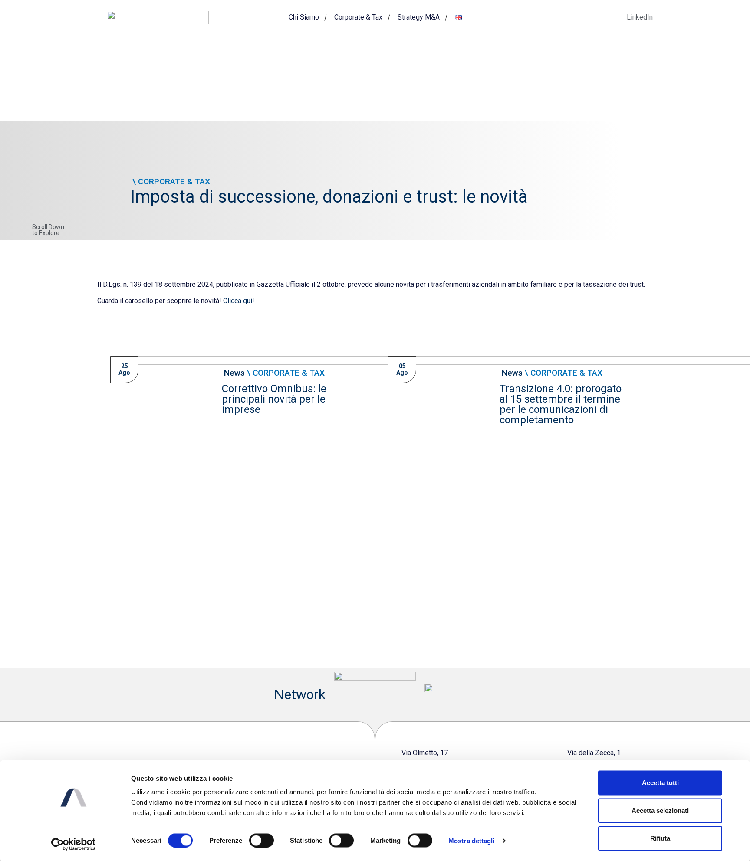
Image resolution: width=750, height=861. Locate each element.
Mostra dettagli (471, 840)
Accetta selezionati (660, 810)
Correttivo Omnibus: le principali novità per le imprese (274, 399)
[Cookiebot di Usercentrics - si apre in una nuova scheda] (74, 844)
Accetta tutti (660, 782)
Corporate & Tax (358, 17)
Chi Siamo (304, 17)
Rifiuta (660, 838)
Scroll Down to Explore (48, 229)
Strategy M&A (419, 17)
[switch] (261, 840)
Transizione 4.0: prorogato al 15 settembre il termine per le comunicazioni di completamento (561, 404)
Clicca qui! (238, 301)
